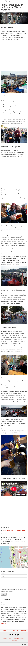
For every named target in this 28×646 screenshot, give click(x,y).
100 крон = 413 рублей (19, 630)
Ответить (3, 623)
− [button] (26, 565)
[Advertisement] (14, 55)
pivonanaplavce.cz (21, 530)
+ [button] (26, 563)
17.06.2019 (3, 604)
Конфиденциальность (20, 638)
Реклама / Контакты (6, 638)
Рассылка (14, 640)
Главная (3, 1)
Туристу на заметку (11, 1)
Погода (7, 630)
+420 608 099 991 (8, 530)
